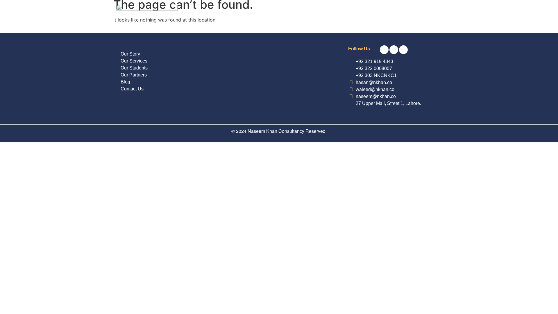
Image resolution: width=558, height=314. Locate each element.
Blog (369, 10)
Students (263, 10)
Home (236, 10)
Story (318, 10)
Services (344, 10)
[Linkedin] (403, 49)
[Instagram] (393, 49)
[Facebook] (384, 49)
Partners (292, 10)
